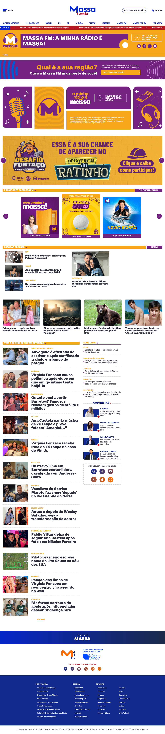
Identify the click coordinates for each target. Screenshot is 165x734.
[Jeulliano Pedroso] (91, 454)
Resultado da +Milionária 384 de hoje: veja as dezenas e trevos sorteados (82, 27)
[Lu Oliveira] (91, 412)
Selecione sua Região (134, 10)
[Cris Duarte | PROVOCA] (91, 426)
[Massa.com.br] (82, 10)
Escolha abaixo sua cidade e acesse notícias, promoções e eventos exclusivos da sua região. (120, 66)
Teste (5, 55)
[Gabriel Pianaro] (91, 440)
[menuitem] (11, 23)
